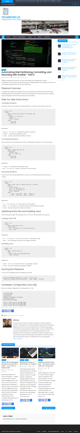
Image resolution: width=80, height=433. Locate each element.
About (40, 37)
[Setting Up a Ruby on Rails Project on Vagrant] (28, 353)
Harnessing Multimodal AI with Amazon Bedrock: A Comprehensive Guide (69, 46)
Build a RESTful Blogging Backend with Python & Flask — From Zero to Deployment (10, 365)
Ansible (9, 315)
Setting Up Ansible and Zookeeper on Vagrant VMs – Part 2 (9, 408)
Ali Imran (15, 77)
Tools (30, 37)
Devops (13, 315)
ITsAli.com (13, 431)
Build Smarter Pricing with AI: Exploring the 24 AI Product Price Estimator (34, 1)
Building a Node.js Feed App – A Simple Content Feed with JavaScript (46, 364)
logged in (12, 419)
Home (38, 431)
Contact (47, 37)
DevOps (8, 37)
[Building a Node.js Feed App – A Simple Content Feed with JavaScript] (46, 353)
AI (34, 37)
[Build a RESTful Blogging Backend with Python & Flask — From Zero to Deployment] (10, 353)
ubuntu (17, 315)
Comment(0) (23, 77)
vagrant (22, 315)
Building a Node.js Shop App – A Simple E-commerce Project (69, 53)
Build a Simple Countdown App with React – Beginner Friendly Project (69, 77)
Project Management (19, 37)
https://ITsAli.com (18, 339)
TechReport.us (11, 17)
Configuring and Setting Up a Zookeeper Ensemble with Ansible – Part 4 (49, 408)
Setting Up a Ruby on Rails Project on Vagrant (28, 363)
